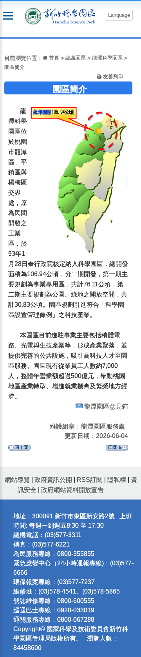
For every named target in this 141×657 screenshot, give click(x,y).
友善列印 (112, 77)
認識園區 (75, 58)
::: (2, 44)
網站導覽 (17, 479)
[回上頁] (19, 449)
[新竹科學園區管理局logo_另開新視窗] (33, 15)
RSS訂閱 (90, 479)
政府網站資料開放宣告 (72, 490)
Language (119, 15)
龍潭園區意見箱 (106, 406)
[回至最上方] (117, 449)
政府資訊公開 (53, 479)
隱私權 (116, 479)
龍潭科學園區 (107, 58)
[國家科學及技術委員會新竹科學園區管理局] (71, 15)
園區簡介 (14, 67)
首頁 (53, 58)
